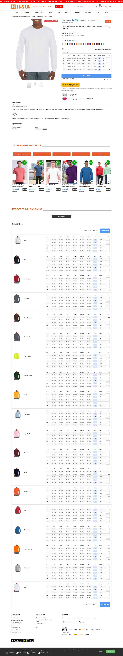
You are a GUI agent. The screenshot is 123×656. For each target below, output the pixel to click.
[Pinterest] (107, 79)
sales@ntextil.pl (40, 623)
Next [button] (37, 51)
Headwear (77, 12)
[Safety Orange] (92, 44)
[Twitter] (104, 79)
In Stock (66, 52)
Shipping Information (39, 6)
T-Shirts (26, 12)
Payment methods (16, 622)
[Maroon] (97, 44)
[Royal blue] (90, 44)
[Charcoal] (72, 44)
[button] (97, 6)
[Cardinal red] (88, 44)
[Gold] (81, 44)
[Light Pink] (86, 44)
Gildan (65, 26)
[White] (63, 44)
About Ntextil (14, 618)
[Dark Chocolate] (99, 44)
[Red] (83, 44)
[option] (36, 49)
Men (81, 154)
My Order (50, 6)
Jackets (67, 12)
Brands (17, 12)
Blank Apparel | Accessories (21, 154)
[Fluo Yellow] (65, 44)
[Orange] (77, 44)
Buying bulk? (73, 95)
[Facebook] (102, 79)
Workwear (88, 12)
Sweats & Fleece (38, 12)
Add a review (61, 216)
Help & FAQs (14, 629)
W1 (76, 33)
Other (106, 12)
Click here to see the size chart (103, 49)
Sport (97, 12)
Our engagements (16, 632)
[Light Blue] (104, 44)
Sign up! (81, 622)
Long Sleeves (61, 154)
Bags (50, 12)
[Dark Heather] (95, 44)
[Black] (68, 44)
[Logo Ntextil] (21, 6)
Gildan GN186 (15, 105)
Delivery (13, 625)
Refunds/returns (15, 627)
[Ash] (79, 44)
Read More (87, 650)
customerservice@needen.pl (44, 619)
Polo (58, 12)
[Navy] (74, 44)
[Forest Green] (101, 44)
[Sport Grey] (70, 44)
